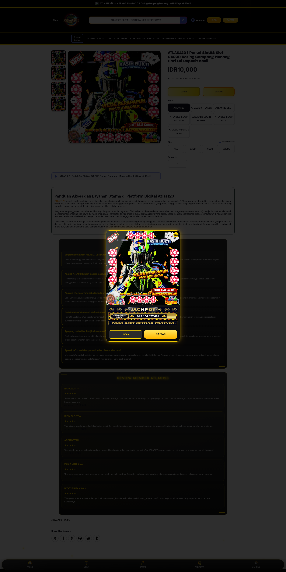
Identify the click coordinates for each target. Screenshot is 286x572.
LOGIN (125, 334)
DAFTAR (161, 334)
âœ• (176, 234)
